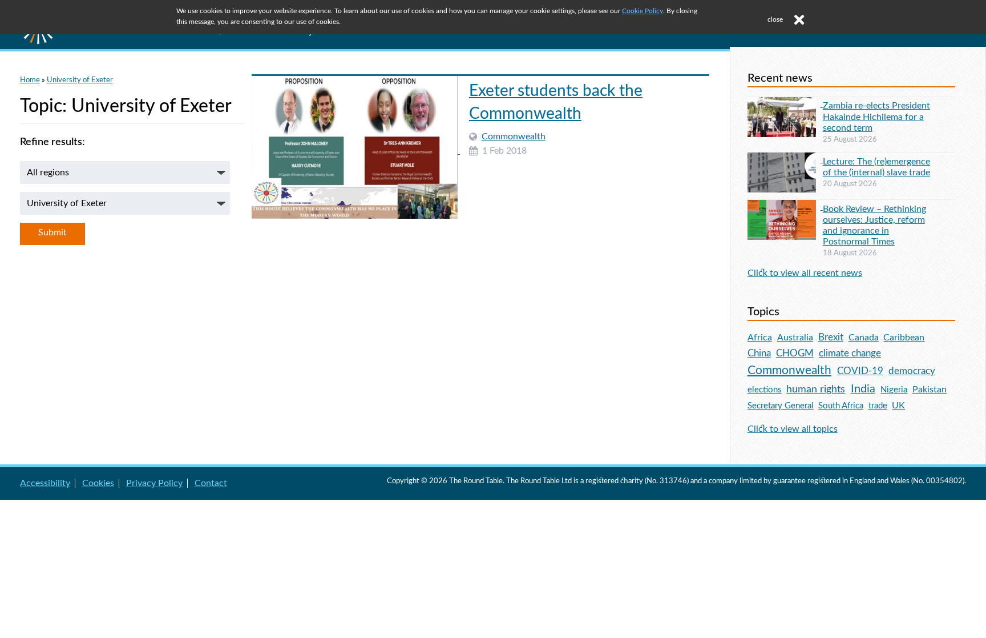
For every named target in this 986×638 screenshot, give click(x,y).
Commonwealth (513, 136)
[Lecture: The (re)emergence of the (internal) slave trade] (785, 159)
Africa (759, 337)
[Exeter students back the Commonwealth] (356, 150)
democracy (911, 371)
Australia (795, 337)
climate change (850, 353)
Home (30, 80)
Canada (863, 337)
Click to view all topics (792, 429)
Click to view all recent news (804, 273)
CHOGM (795, 353)
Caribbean (903, 337)
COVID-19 (860, 371)
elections (764, 390)
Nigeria (893, 390)
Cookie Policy (642, 10)
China (759, 353)
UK (898, 405)
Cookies (98, 483)
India (863, 389)
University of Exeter (80, 80)
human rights (815, 389)
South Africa (840, 406)
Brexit (830, 337)
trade (877, 406)
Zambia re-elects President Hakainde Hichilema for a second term (876, 116)
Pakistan (929, 389)
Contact (211, 483)
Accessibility (45, 483)
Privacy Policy (154, 483)
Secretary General (780, 406)
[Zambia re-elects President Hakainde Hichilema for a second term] (785, 104)
